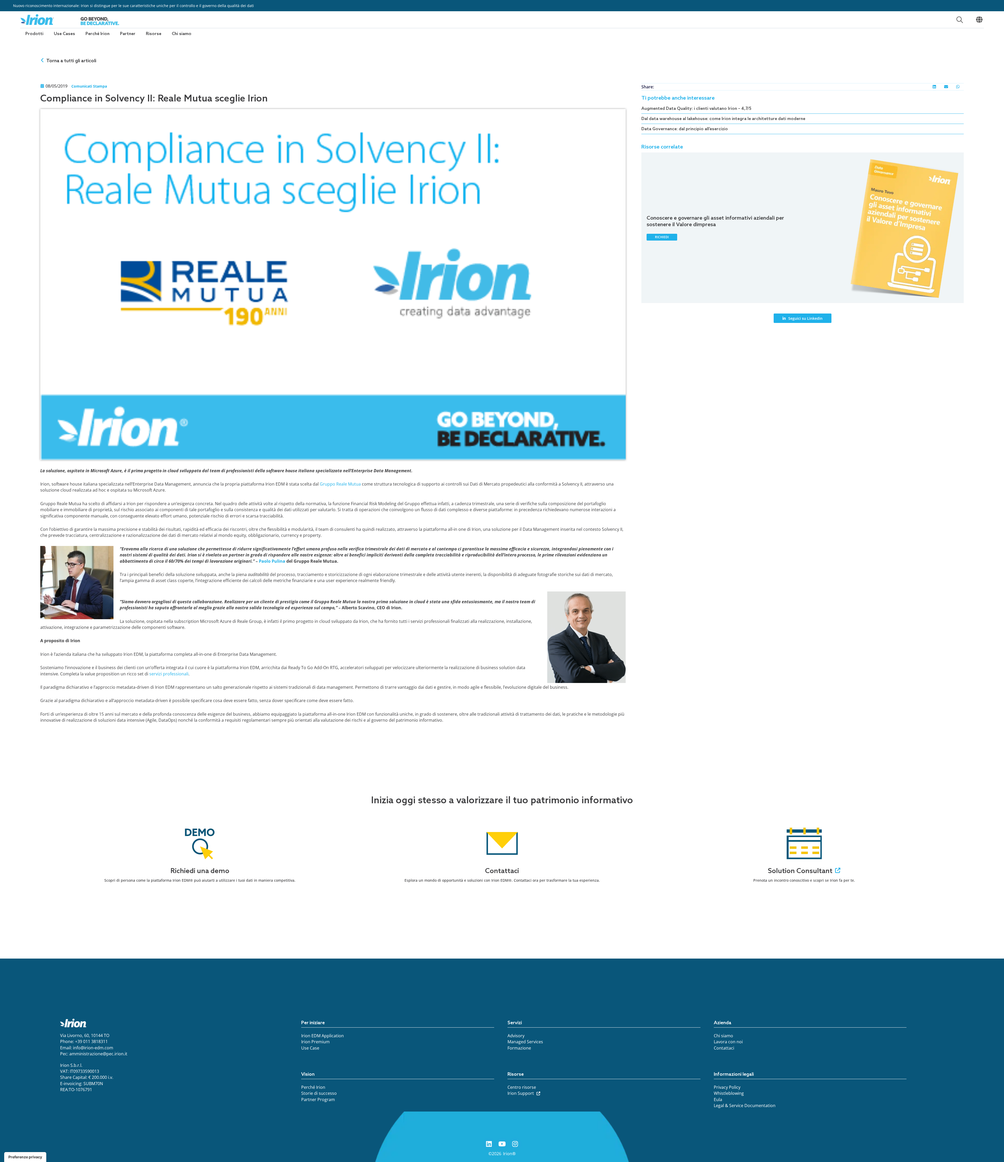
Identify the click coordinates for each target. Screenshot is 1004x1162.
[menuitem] (34, 33)
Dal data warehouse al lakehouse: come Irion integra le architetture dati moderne (723, 118)
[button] (934, 87)
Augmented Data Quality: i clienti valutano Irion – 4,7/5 (696, 108)
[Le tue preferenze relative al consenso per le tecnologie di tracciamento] (25, 1157)
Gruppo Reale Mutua (340, 484)
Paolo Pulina (272, 561)
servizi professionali (169, 674)
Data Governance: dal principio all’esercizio (684, 129)
